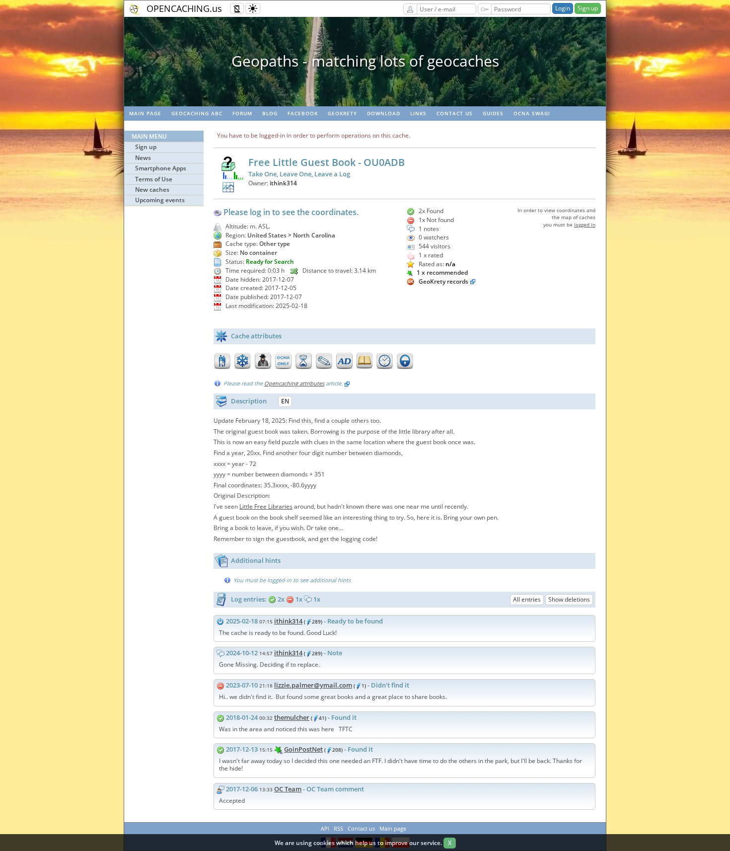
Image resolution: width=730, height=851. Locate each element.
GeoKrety (342, 113)
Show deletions (569, 599)
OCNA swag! (531, 113)
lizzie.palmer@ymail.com (313, 685)
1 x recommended (441, 272)
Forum (242, 113)
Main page (145, 113)
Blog (270, 113)
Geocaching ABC (196, 113)
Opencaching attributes (294, 383)
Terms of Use (153, 179)
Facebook (303, 113)
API (325, 828)
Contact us (455, 113)
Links (418, 113)
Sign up (588, 8)
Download (383, 113)
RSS (338, 828)
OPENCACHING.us (184, 8)
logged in (584, 224)
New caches (152, 189)
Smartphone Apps (160, 168)
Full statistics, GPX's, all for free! (365, 61)
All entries (527, 599)
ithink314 (283, 183)
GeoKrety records (443, 281)
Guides (493, 113)
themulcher (291, 717)
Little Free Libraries (265, 506)
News (143, 158)
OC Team (287, 788)
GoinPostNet (303, 749)
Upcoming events (160, 200)
